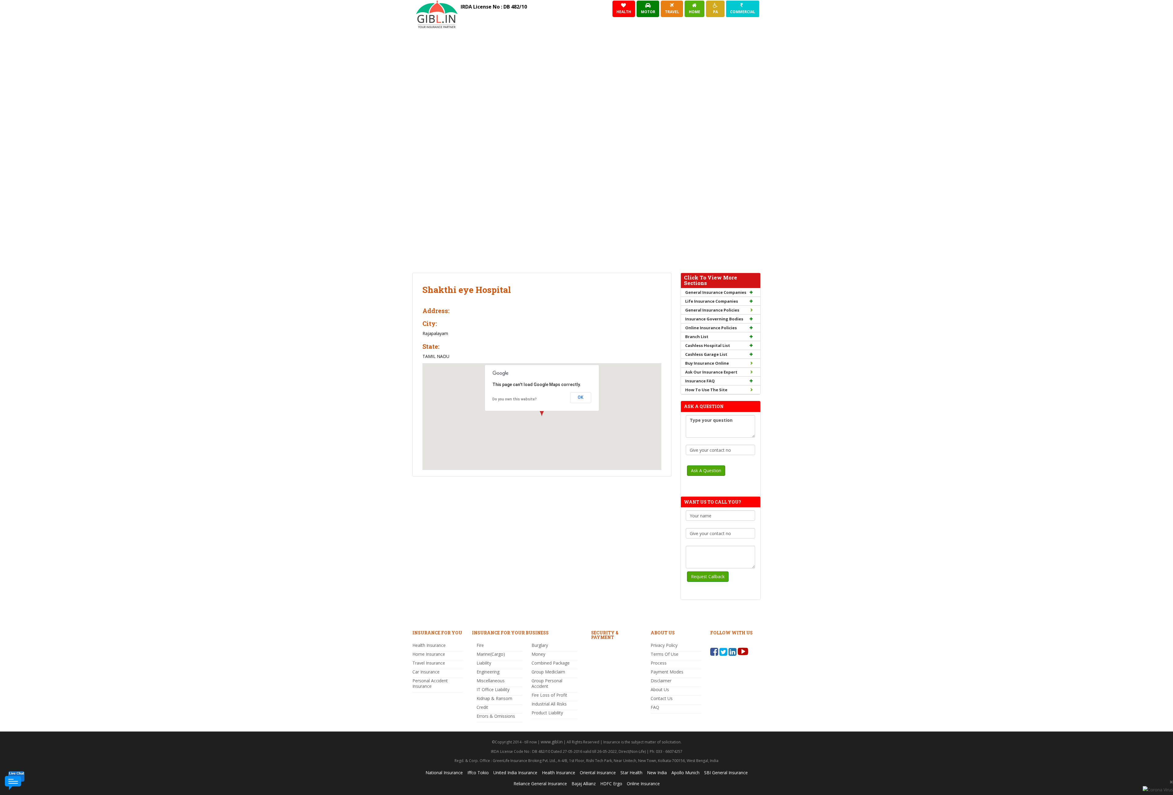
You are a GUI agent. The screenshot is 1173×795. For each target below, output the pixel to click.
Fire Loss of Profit (549, 695)
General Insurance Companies (715, 292)
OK (580, 397)
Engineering (488, 672)
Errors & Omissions (496, 716)
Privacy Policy (664, 645)
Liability (484, 663)
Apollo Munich (685, 772)
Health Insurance (429, 645)
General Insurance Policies (712, 310)
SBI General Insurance (726, 772)
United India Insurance (515, 772)
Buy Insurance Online (707, 363)
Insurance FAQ (700, 381)
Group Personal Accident (547, 683)
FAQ (655, 707)
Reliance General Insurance (540, 783)
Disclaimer (661, 681)
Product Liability (547, 713)
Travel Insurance (428, 663)
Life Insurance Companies (711, 301)
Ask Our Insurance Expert (711, 372)
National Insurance (444, 772)
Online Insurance (643, 783)
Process (659, 663)
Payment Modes (667, 672)
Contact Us (662, 698)
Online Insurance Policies (711, 327)
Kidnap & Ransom (494, 698)
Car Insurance (426, 672)
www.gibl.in (552, 742)
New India (657, 772)
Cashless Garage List (706, 354)
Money (538, 654)
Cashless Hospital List (707, 345)
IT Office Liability (493, 689)
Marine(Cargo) (491, 654)
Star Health (631, 772)
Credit (482, 707)
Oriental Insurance (598, 772)
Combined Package (551, 663)
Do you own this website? (514, 399)
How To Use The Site (706, 389)
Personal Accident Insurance (430, 683)
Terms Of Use (664, 654)
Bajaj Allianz (584, 783)
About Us (660, 689)
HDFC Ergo (611, 783)
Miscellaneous (491, 681)
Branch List (696, 336)
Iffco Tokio (478, 772)
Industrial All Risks (549, 704)
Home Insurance (428, 654)
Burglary (540, 645)
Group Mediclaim (548, 672)
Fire (480, 645)
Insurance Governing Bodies (714, 319)
